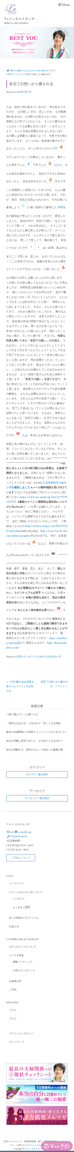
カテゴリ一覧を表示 (37, 774)
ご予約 (12, 989)
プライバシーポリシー (21, 1033)
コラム (12, 1010)
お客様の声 (15, 981)
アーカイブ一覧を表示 (37, 798)
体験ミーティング (22, 961)
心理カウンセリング (15, 74)
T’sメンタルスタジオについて (25, 892)
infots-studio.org (20, 832)
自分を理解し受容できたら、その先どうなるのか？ (34, 740)
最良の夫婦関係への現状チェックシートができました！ (37, 732)
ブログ (12, 1018)
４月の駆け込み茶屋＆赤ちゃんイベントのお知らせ (20, 686)
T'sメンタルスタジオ (34, 1148)
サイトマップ (16, 1042)
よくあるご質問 (21, 907)
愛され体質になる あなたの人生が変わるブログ (32, 70)
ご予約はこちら (19, 857)
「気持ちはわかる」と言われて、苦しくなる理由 (33, 723)
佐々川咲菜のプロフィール (24, 917)
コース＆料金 (16, 955)
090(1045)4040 (18, 836)
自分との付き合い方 (50, 656)
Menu (66, 5)
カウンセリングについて (22, 946)
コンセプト (19, 898)
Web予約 (59, 1146)
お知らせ (14, 926)
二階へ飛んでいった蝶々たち (22, 714)
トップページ (16, 883)
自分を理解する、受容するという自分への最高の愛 (34, 749)
